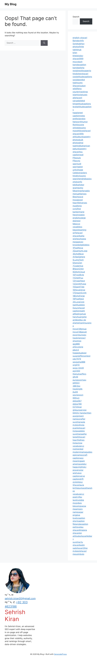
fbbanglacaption (80, 524)
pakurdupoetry (79, 149)
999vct (76, 398)
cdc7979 (77, 359)
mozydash (77, 62)
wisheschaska (79, 239)
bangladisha (78, 68)
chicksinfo (77, 182)
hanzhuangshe (80, 317)
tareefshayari (79, 437)
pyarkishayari (79, 428)
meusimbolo (78, 554)
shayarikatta (78, 236)
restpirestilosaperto (82, 70)
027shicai (77, 407)
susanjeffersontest (81, 356)
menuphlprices (79, 194)
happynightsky (79, 467)
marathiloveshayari (82, 131)
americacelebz (79, 464)
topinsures (78, 82)
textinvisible (78, 500)
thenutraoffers (79, 374)
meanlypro (78, 509)
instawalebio (79, 431)
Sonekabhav (78, 44)
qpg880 (76, 344)
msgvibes (77, 503)
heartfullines (78, 440)
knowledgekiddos (81, 245)
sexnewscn (78, 395)
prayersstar (78, 470)
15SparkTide (78, 287)
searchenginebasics (82, 179)
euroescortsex (79, 380)
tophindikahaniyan (81, 146)
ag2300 (76, 371)
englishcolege (79, 218)
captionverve (79, 476)
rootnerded (78, 449)
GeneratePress (60, 654)
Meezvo (76, 224)
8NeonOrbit (78, 269)
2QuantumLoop (80, 251)
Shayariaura (78, 485)
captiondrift (78, 479)
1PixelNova (78, 248)
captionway (78, 458)
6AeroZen (77, 263)
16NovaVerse (79, 290)
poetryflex (77, 497)
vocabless (77, 227)
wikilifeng (77, 88)
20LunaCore (78, 302)
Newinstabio (79, 215)
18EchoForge (79, 296)
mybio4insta (78, 425)
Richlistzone (78, 125)
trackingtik (77, 389)
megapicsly (78, 242)
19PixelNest (78, 299)
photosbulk (78, 140)
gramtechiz (78, 188)
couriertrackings (80, 92)
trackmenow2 (79, 338)
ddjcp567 (77, 401)
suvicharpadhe (80, 434)
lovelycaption (79, 518)
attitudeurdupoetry (81, 137)
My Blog (10, 4)
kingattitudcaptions (82, 104)
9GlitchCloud (79, 272)
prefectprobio (79, 119)
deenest (76, 221)
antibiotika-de (79, 320)
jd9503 (76, 383)
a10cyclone (78, 347)
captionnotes (79, 116)
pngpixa (76, 515)
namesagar (78, 512)
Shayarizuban (79, 86)
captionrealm (79, 311)
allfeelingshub (79, 314)
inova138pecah (80, 332)
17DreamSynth (79, 293)
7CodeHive (78, 266)
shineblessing (79, 128)
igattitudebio (79, 305)
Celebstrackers (80, 173)
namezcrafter (79, 419)
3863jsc (76, 386)
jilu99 (75, 392)
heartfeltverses (80, 203)
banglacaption (79, 64)
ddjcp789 (77, 404)
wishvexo (77, 473)
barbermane (78, 212)
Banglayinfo (78, 40)
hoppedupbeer (80, 353)
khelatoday (78, 56)
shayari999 (78, 58)
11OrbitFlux (78, 278)
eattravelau (78, 527)
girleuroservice (79, 410)
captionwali (78, 155)
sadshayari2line (80, 548)
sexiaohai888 (79, 362)
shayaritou (78, 152)
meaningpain (79, 461)
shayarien (77, 533)
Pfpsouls (77, 158)
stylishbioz (78, 482)
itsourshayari (79, 308)
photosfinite (78, 46)
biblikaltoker (78, 185)
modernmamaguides (82, 452)
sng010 (76, 365)
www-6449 (78, 368)
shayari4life (78, 134)
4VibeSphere (79, 257)
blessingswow (79, 506)
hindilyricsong (79, 176)
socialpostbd (79, 80)
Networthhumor (80, 122)
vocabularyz (78, 446)
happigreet (78, 113)
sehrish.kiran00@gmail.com (20, 598)
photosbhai (78, 143)
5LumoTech (78, 260)
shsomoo (77, 341)
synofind (77, 209)
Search (76, 17)
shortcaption (79, 521)
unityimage (78, 170)
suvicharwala (79, 422)
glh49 (75, 377)
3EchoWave (78, 254)
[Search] (44, 43)
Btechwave (78, 197)
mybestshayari (80, 551)
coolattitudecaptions (82, 76)
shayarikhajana (80, 530)
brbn (75, 52)
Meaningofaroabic (81, 191)
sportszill (77, 164)
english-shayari (80, 38)
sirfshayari (78, 233)
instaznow (77, 443)
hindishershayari (80, 74)
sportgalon (78, 167)
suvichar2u (78, 542)
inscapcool (78, 200)
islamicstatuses (80, 94)
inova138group (79, 329)
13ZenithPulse (79, 284)
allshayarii (77, 98)
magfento (77, 206)
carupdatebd (79, 101)
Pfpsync (76, 161)
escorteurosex (79, 335)
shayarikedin (79, 545)
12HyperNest (79, 281)
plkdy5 (76, 350)
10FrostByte (78, 275)
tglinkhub (77, 50)
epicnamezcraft (80, 455)
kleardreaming (79, 230)
